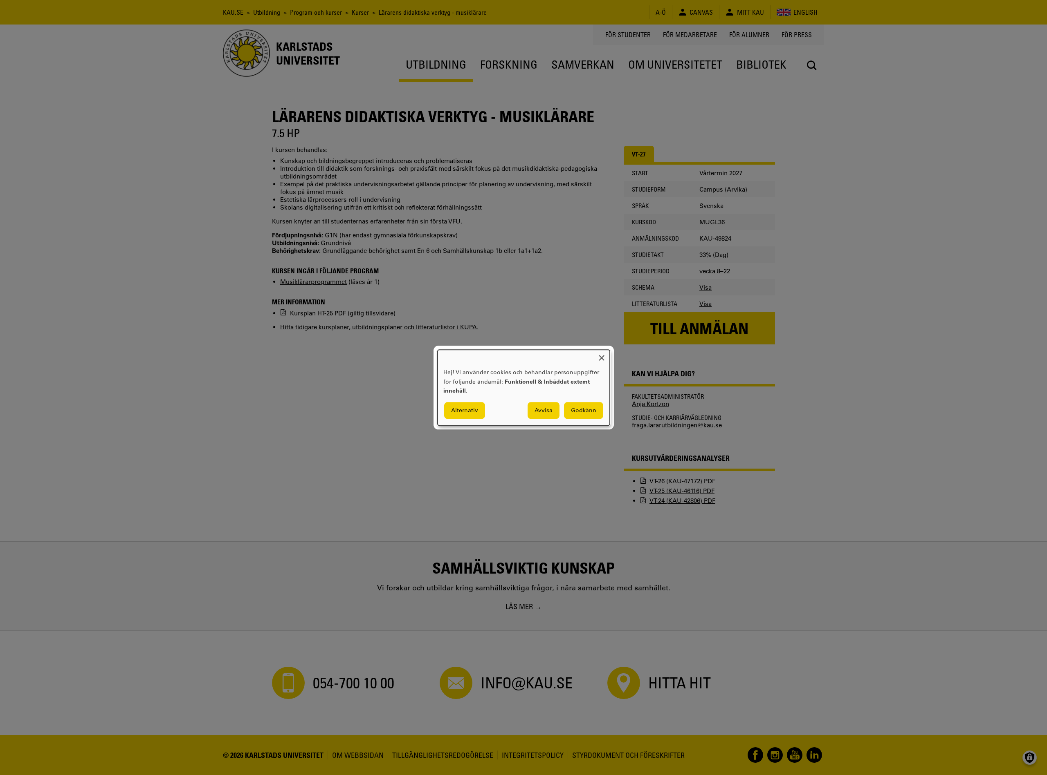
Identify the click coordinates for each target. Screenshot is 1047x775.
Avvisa (544, 410)
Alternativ (464, 410)
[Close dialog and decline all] (601, 355)
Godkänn (583, 410)
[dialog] (524, 387)
